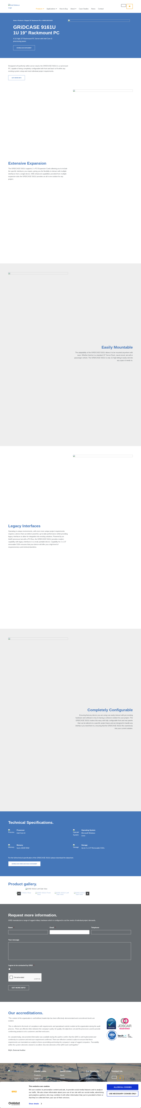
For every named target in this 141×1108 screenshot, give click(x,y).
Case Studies (84, 9)
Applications (51, 9)
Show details (34, 1104)
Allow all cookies (123, 1087)
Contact (101, 9)
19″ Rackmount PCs (93, 1075)
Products (39, 9)
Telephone (95, 927)
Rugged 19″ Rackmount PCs (33, 20)
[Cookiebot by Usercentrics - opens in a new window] (14, 1103)
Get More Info (16, 77)
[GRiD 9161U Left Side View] (63, 893)
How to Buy (63, 9)
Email (53, 927)
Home (15, 20)
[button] (19, 893)
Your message (13, 940)
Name (11, 927)
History (62, 1078)
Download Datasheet (24, 48)
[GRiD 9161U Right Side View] (82, 893)
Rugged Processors (93, 1078)
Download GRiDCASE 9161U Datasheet (24, 864)
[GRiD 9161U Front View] (43, 893)
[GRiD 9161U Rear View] (24, 893)
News (93, 9)
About (72, 9)
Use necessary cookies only (122, 1093)
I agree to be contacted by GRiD (21, 965)
